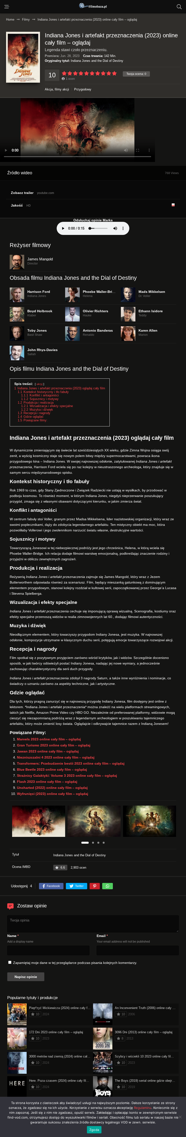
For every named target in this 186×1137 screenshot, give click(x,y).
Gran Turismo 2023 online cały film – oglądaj (53, 745)
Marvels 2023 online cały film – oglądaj (49, 739)
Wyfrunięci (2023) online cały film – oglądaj (52, 794)
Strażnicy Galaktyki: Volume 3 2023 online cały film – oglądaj (67, 775)
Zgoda (94, 1130)
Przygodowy (82, 89)
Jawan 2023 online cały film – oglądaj (48, 751)
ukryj (39, 384)
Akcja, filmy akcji (57, 89)
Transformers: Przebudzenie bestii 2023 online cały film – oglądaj (70, 763)
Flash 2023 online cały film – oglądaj (47, 782)
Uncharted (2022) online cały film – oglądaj (52, 788)
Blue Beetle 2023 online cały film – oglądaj (52, 769)
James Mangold (40, 259)
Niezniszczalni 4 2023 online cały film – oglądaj (55, 757)
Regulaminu (142, 1108)
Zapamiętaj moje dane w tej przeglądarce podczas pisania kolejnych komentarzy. (75, 963)
